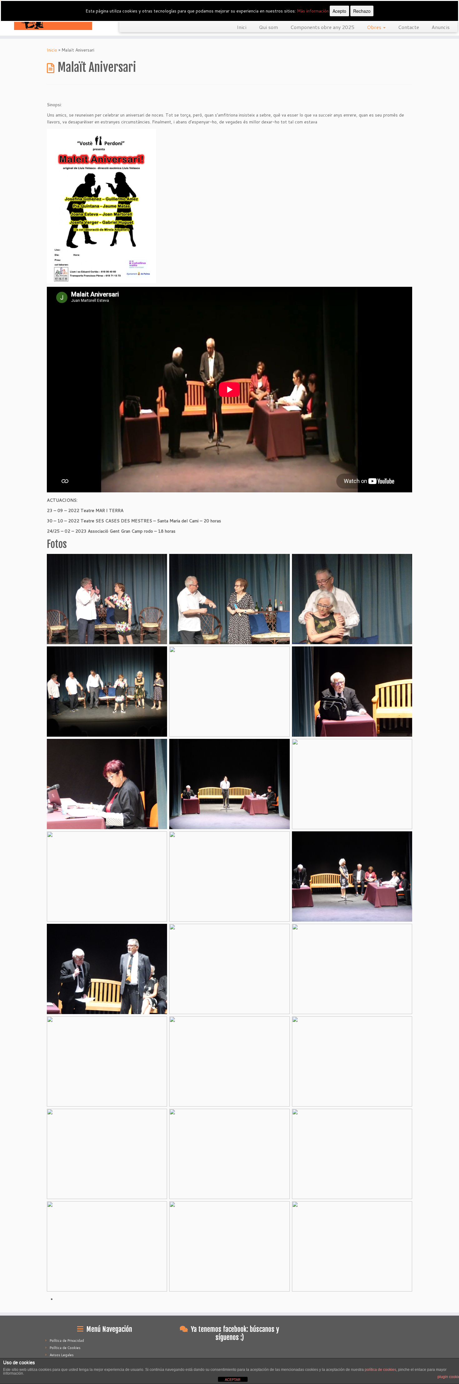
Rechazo (362, 11)
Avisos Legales (62, 1354)
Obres (375, 27)
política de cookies (380, 1369)
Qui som (268, 27)
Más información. (313, 11)
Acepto (339, 11)
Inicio (52, 50)
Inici (241, 27)
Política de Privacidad (67, 1340)
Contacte (408, 27)
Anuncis (441, 27)
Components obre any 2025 (322, 27)
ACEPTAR (232, 1380)
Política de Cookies (65, 1347)
